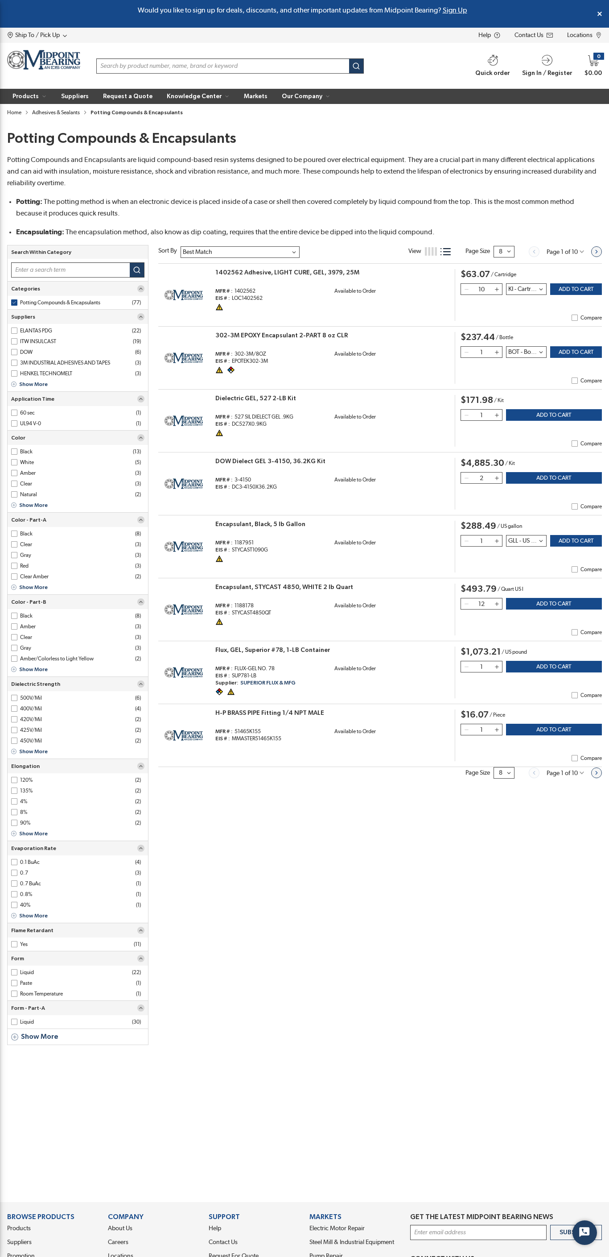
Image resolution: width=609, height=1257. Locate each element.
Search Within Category (41, 252)
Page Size (477, 251)
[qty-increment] (496, 289)
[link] (534, 251)
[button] (29, 96)
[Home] (43, 59)
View (414, 251)
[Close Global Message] (599, 14)
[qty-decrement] (466, 289)
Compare (591, 317)
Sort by (167, 251)
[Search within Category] (137, 270)
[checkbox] (14, 302)
